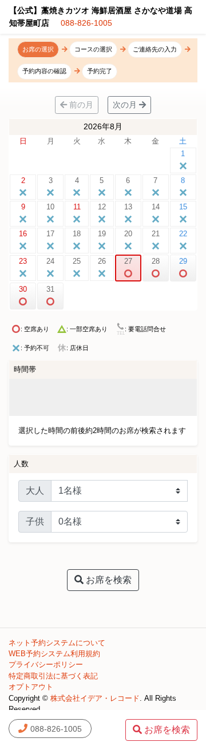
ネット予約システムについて (57, 642)
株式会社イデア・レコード (95, 698)
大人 (35, 490)
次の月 (126, 104)
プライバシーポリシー (46, 664)
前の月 (80, 104)
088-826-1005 (86, 22)
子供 (35, 521)
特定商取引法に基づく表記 (53, 676)
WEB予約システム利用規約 (54, 653)
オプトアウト (31, 686)
